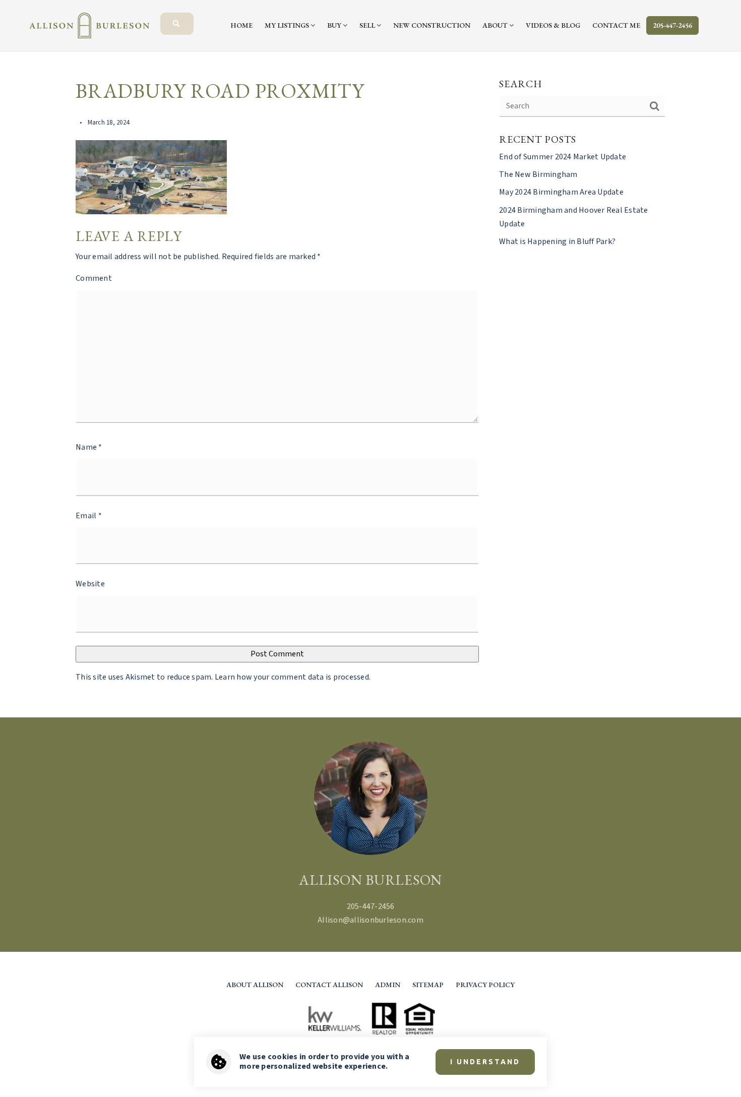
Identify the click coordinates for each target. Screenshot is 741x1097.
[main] (370, 384)
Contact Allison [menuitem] (329, 984)
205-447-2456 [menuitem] (672, 25)
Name (89, 447)
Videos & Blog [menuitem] (553, 25)
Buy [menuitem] (335, 25)
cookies (283, 1056)
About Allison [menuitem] (254, 984)
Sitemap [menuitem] (428, 984)
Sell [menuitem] (368, 25)
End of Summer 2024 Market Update (562, 156)
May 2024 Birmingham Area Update (561, 192)
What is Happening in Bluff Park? (557, 241)
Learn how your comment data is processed (292, 677)
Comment (94, 278)
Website (90, 583)
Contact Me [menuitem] (616, 25)
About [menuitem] (495, 25)
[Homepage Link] (89, 24)
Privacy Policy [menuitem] (485, 984)
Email (89, 515)
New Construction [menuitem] (431, 25)
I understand (485, 1062)
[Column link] (195, 17)
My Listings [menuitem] (288, 25)
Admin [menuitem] (387, 984)
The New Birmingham (538, 174)
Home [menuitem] (241, 25)
